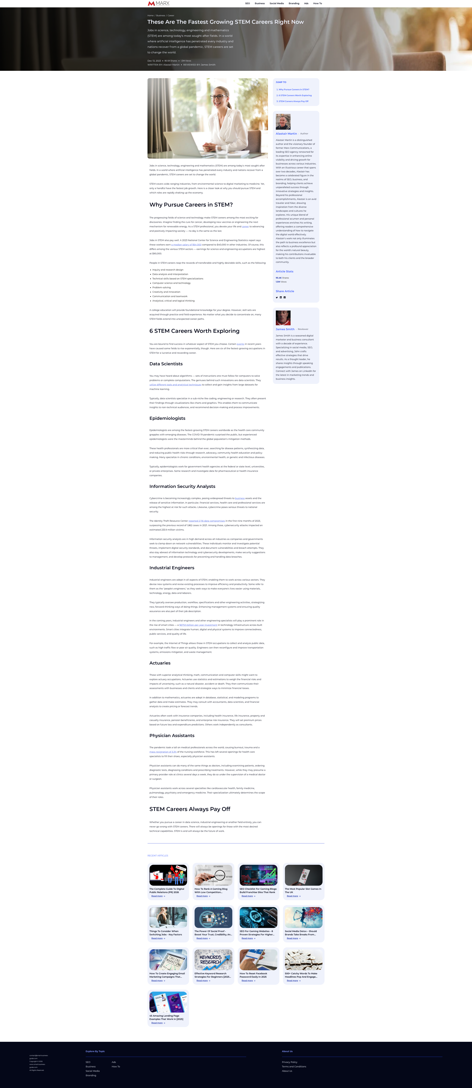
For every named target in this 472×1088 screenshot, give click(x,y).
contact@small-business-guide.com (39, 1057)
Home (151, 15)
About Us (287, 1071)
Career (171, 15)
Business (260, 4)
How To (317, 4)
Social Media (277, 4)
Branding (294, 4)
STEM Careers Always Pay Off (293, 102)
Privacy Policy (289, 1062)
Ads (306, 4)
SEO (247, 4)
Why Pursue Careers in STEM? (294, 90)
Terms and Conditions (294, 1066)
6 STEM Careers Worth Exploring (295, 96)
